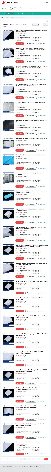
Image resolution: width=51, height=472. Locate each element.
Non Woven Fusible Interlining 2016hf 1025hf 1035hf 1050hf (31, 138)
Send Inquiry (19, 43)
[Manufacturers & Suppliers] (9, 2)
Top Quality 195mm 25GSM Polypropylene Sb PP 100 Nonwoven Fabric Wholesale (29, 424)
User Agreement (33, 466)
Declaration (39, 466)
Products (11, 13)
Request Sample (31, 43)
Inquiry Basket (42, 43)
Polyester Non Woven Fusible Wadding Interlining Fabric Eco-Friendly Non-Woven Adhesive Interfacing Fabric (31, 245)
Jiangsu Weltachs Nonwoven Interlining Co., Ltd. (23, 8)
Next (45, 458)
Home (4, 13)
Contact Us (31, 13)
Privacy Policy (45, 466)
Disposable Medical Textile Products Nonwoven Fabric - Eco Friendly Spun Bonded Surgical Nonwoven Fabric (31, 67)
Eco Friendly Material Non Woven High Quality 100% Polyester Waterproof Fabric (29, 352)
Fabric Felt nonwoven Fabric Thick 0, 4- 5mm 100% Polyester (31, 281)
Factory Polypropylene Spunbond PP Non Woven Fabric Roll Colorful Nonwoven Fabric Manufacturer (31, 406)
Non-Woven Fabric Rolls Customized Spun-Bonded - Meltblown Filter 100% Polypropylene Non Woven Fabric (30, 49)
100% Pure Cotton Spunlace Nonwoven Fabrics (27, 442)
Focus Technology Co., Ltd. (17, 466)
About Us (17, 13)
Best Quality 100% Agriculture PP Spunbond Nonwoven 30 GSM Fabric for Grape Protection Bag (30, 85)
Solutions (24, 13)
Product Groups (7, 21)
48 (12, 458)
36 (10, 458)
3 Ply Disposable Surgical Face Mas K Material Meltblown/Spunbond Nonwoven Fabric (27, 388)
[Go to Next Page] (47, 24)
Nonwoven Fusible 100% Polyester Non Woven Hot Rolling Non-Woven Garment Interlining (30, 227)
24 (7, 458)
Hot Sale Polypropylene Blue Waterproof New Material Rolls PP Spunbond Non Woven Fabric (31, 370)
